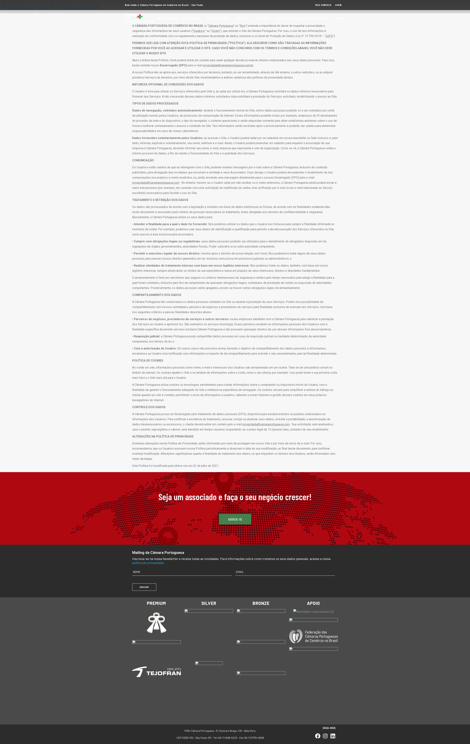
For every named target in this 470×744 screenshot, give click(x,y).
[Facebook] (318, 736)
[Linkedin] (333, 736)
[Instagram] (325, 736)
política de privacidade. (148, 563)
